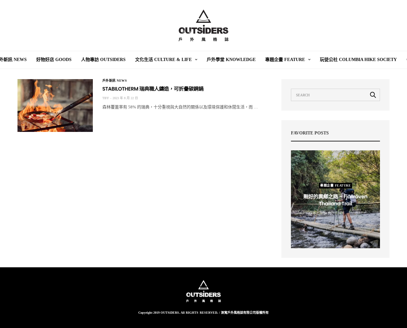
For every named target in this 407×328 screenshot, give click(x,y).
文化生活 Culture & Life (163, 59)
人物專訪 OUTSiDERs (103, 59)
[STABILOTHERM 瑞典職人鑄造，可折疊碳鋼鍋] (55, 105)
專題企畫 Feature (285, 59)
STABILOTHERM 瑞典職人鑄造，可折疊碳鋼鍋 (153, 88)
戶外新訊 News (114, 80)
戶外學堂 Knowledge (231, 59)
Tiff (105, 98)
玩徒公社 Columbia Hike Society (358, 59)
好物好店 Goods (54, 59)
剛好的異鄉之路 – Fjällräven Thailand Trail (335, 200)
